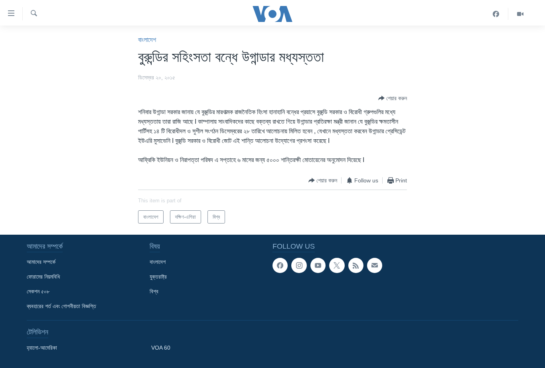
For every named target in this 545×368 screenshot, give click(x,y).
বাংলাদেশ (147, 39)
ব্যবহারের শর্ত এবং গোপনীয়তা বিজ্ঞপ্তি (61, 306)
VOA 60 (160, 347)
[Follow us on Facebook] (280, 265)
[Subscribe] (374, 265)
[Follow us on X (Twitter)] (336, 265)
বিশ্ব (154, 291)
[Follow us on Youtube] (318, 265)
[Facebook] (496, 14)
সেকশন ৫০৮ (38, 291)
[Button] (392, 98)
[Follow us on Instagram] (298, 265)
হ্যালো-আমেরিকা (42, 347)
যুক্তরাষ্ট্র (158, 276)
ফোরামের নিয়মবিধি (43, 276)
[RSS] (355, 265)
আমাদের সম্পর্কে (41, 262)
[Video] (520, 14)
